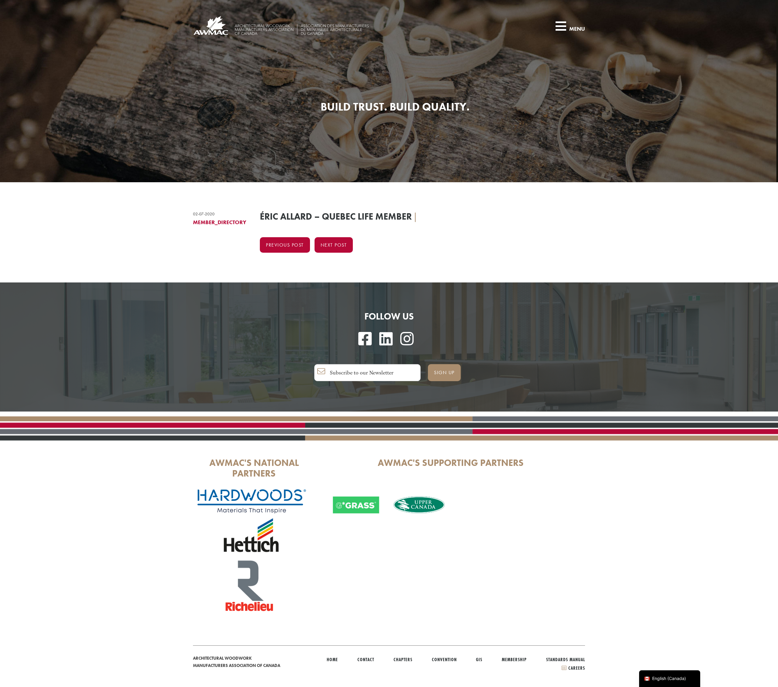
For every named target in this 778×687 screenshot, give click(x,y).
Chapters (403, 659)
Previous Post (285, 245)
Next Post (334, 245)
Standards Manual (565, 659)
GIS (479, 659)
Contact (365, 659)
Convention (444, 659)
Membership (514, 659)
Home (332, 659)
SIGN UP (444, 372)
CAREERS (576, 668)
